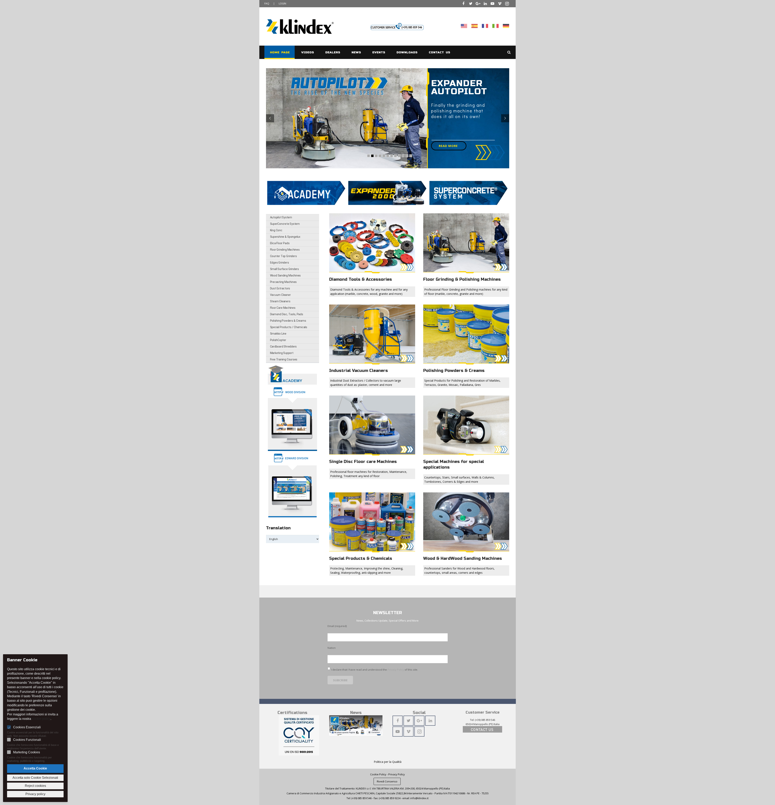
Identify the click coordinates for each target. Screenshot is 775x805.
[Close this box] (468, 338)
